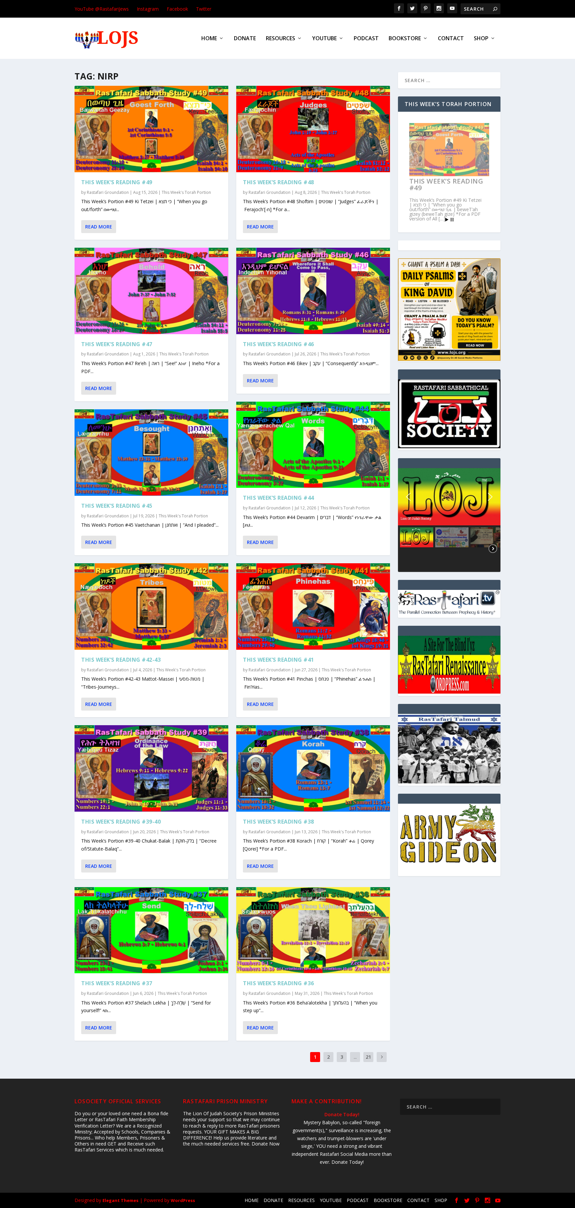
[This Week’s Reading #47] (151, 291)
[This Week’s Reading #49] (151, 129)
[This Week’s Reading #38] (313, 768)
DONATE (245, 39)
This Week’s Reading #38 (278, 821)
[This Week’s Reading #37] (151, 930)
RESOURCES (280, 39)
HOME (209, 39)
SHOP (481, 39)
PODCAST (366, 39)
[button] (449, 496)
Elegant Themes (120, 1200)
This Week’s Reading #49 (116, 182)
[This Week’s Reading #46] (313, 291)
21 (368, 1057)
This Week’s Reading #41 (278, 659)
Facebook (177, 9)
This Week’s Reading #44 (278, 497)
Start (447, 219)
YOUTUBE (324, 39)
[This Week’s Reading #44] (313, 445)
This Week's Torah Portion (186, 192)
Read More (98, 226)
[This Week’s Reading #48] (313, 129)
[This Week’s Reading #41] (313, 606)
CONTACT (451, 39)
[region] (449, 520)
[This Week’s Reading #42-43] (151, 606)
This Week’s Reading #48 (278, 182)
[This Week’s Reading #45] (151, 452)
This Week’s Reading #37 (116, 983)
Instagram (148, 9)
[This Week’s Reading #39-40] (151, 768)
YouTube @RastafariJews (102, 9)
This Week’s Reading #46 (278, 344)
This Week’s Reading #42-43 (121, 659)
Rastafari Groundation (108, 192)
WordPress (183, 1200)
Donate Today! (341, 1114)
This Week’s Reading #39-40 (121, 821)
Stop (452, 219)
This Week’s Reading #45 (116, 505)
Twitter (203, 9)
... (355, 1057)
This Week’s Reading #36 (278, 983)
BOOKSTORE (405, 39)
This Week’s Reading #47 (116, 344)
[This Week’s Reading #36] (313, 930)
